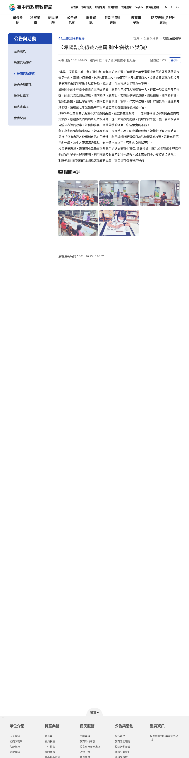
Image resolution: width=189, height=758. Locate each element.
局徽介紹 (15, 752)
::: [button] (3, 718)
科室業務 (35, 20)
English (139, 7)
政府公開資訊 (23, 84)
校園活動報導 (26, 73)
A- (165, 7)
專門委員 (50, 752)
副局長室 (50, 741)
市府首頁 (86, 7)
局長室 (48, 736)
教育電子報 (136, 20)
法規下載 (85, 752)
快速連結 (126, 7)
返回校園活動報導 (73, 38)
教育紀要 (20, 118)
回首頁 (74, 7)
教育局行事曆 (87, 741)
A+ (177, 7)
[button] (94, 712)
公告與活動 (72, 20)
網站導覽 (100, 7)
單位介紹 (18, 20)
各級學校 (15, 746)
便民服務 (53, 20)
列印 (176, 60)
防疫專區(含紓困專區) (163, 20)
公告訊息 (20, 51)
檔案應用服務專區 (90, 746)
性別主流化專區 (113, 20)
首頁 (136, 38)
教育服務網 (152, 7)
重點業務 (85, 736)
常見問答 (113, 7)
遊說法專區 (21, 95)
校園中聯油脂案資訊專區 (164, 736)
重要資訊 (91, 20)
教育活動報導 (23, 62)
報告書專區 (21, 107)
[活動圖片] (78, 193)
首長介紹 (15, 736)
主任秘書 (50, 746)
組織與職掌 (16, 741)
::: (5, 35)
